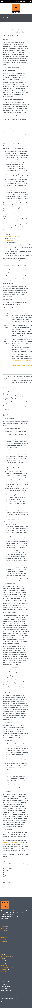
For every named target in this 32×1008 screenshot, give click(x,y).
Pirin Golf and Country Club (8, 933)
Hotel (2, 963)
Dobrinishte (4, 937)
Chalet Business (5, 971)
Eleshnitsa (3, 943)
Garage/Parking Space (7, 967)
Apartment (4, 976)
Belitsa (3, 946)
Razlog (3, 928)
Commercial (4, 969)
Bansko (3, 926)
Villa (2, 954)
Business (3, 974)
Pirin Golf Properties (6, 956)
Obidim (3, 941)
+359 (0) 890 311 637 (24, 1)
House (3, 961)
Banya (2, 935)
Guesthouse (4, 965)
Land (2, 958)
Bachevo (3, 939)
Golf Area (3, 930)
